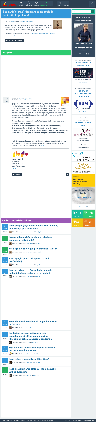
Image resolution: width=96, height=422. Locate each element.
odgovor (20, 98)
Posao (28, 342)
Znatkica (36, 354)
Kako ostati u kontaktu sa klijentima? (29, 359)
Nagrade (66, 5)
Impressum (78, 201)
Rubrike (36, 5)
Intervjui (9, 420)
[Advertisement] (36, 75)
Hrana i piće (23, 21)
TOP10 (60, 5)
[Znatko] (9, 3)
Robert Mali (37, 362)
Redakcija (37, 276)
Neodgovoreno (28, 5)
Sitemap (50, 420)
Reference (23, 420)
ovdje (43, 145)
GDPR (45, 420)
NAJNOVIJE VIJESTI (83, 197)
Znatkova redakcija (86, 201)
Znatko (3, 420)
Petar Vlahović (28, 98)
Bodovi (30, 420)
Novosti (21, 5)
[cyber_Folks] (83, 186)
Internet (29, 375)
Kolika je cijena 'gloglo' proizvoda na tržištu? (33, 248)
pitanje (13, 21)
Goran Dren (36, 375)
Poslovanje (30, 354)
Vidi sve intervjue (83, 54)
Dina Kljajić (30, 21)
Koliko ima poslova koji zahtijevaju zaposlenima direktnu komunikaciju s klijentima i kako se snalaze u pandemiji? (30, 336)
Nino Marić (35, 342)
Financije (29, 327)
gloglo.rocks (16, 168)
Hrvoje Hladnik (38, 265)
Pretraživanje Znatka (83, 206)
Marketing (16, 420)
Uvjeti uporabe (38, 420)
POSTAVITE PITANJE (46, 5)
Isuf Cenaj (35, 327)
